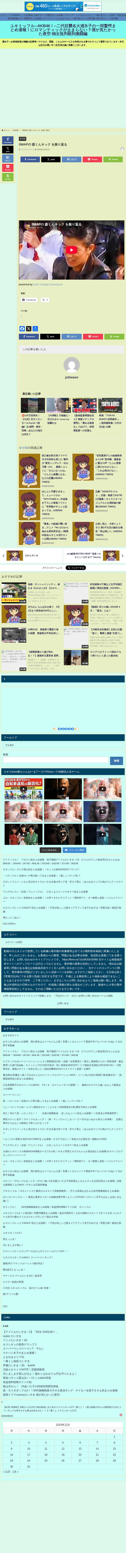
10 (28, 1448)
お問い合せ (63, 1003)
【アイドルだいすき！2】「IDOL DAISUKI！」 (31, 1331)
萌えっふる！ (10, 1239)
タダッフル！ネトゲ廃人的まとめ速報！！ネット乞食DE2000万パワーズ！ (41, 869)
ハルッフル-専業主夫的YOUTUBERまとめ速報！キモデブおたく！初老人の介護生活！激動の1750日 (55, 1139)
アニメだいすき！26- (15, 1340)
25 (45, 1460)
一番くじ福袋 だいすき (16, 1361)
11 (45, 1448)
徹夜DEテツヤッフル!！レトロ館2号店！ (24, 1263)
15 (114, 1448)
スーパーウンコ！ (12, 1095)
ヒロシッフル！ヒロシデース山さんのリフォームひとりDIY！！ (36, 1251)
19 (63, 1454)
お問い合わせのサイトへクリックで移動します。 (28, 996)
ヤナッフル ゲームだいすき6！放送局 (22, 1276)
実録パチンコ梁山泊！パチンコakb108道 (27, 1377)
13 (80, 1448)
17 (28, 1454)
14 (97, 1448)
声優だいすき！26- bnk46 (19, 1365)
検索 (5, 754)
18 (45, 1454)
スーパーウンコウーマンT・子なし (23, 1348)
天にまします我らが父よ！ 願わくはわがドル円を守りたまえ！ (40, 1373)
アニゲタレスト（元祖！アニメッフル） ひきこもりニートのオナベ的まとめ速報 (45, 892)
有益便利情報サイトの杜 (17, 1382)
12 (63, 1448)
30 (11, 1466)
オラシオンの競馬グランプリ (20, 1344)
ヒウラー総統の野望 (13, 1282)
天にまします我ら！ (13, 1245)
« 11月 (6, 1471)
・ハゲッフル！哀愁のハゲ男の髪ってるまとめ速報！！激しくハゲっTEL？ (42, 876)
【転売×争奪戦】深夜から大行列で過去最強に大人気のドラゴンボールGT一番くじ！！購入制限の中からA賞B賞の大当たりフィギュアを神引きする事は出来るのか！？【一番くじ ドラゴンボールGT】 (62, 1409)
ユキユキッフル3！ (13, 1233)
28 (97, 1460)
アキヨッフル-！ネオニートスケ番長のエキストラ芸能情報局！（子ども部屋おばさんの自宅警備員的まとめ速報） (62, 1191)
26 (63, 1460)
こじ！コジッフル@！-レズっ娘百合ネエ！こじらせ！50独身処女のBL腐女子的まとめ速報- (50, 1107)
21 (97, 1454)
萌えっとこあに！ (12, 917)
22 (114, 1454)
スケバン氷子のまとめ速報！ (20, 1352)
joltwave (71, 377)
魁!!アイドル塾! (11, 1294)
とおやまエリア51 (13, 1357)
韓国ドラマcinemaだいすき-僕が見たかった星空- (31, 1394)
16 (11, 1454)
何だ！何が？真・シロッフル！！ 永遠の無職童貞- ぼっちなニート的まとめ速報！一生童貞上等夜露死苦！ (61, 1113)
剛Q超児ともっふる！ (14, 1269)
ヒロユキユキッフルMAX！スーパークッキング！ (28, 1257)
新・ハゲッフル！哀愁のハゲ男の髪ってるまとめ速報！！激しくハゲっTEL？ (43, 1101)
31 (28, 1466)
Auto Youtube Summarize (48, 284)
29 (114, 1460)
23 (11, 1460)
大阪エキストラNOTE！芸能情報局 (23, 1369)
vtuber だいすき (12, 1336)
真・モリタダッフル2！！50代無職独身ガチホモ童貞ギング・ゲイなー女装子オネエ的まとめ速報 (60, 1390)
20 (80, 1454)
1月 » (15, 1471)
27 (80, 1460)
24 (28, 1460)
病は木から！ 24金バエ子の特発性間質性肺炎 (30, 1386)
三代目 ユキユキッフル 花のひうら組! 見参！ (27, 1288)
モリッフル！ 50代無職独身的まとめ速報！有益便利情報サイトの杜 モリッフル (47, 1207)
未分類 (22, 139)
